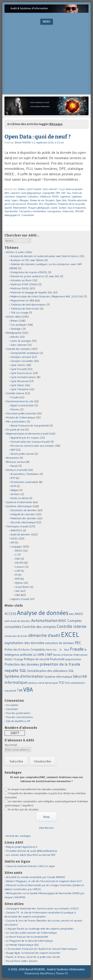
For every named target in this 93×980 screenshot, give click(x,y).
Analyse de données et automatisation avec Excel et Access (45, 256)
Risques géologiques (39, 207)
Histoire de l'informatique (20, 417)
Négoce (15, 490)
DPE (58, 193)
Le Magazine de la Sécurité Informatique (29, 940)
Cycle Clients (18, 365)
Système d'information (19, 502)
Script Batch (22, 586)
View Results (46, 827)
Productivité (57, 659)
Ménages (24, 200)
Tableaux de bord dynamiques (28, 304)
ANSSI (79, 614)
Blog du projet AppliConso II (21, 846)
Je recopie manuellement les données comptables (37, 789)
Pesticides (32, 204)
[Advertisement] (46, 60)
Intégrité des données (23, 514)
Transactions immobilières (32, 211)
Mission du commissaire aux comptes (33, 445)
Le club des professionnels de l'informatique (31, 932)
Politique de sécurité (36, 659)
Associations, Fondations (25, 474)
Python (19, 582)
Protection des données (24, 518)
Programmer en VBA (22, 300)
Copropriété (48, 193)
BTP (13, 478)
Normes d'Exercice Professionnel (70, 654)
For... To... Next (61, 649)
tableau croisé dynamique (43, 682)
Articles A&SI (13, 316)
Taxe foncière (11, 211)
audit (7, 621)
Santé (54, 207)
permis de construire (15, 204)
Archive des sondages (18, 835)
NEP (13, 449)
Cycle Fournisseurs (21, 373)
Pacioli (14, 465)
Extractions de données (24, 510)
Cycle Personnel (19, 381)
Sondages (16, 328)
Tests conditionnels (75, 682)
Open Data (61, 200)
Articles (15, 336)
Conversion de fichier (16, 636)
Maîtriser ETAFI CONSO (24, 284)
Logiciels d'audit (20, 599)
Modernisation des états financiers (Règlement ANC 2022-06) (47, 296)
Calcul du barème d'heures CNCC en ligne (30, 866)
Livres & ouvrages (21, 340)
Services (15, 494)
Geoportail (21, 196)
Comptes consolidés (22, 361)
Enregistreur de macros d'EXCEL (29, 272)
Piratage (18, 659)
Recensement (20, 207)
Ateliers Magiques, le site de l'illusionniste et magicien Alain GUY (44, 881)
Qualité (8, 207)
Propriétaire (50, 204)
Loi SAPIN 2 (39, 654)
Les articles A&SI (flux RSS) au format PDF (31, 855)
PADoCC (9, 659)
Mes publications (16, 421)
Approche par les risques (25, 437)
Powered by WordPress (39, 973)
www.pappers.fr (12, 215)
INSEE (55, 196)
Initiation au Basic (21, 280)
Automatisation (44, 620)
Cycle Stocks (18, 385)
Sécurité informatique (23, 522)
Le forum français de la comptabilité (27, 936)
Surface (62, 207)
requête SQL (15, 670)
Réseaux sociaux (15, 461)
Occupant (50, 200)
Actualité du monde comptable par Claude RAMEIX (35, 877)
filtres (49, 649)
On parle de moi (15, 429)
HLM (13, 486)
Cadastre (14, 193)
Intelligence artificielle (18, 655)
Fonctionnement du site (19, 401)
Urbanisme (67, 211)
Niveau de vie (37, 200)
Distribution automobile (24, 482)
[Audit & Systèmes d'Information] (46, 11)
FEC (78, 642)
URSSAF (79, 211)
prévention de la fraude (60, 664)
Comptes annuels (21, 357)
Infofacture (45, 196)
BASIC (18, 550)
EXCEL (14, 538)
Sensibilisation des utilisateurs (47, 671)
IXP (12, 542)
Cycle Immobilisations (23, 377)
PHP (17, 578)
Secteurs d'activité (16, 470)
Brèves (21, 189)
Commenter (28, 215)
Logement (65, 196)
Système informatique (19, 506)
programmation (73, 659)
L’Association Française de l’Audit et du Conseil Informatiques (41, 948)
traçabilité (10, 690)
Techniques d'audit (17, 526)
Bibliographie (13, 332)
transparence (54, 211)
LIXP (17, 570)
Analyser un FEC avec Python (27, 260)
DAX (17, 558)
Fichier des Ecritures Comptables (25, 649)
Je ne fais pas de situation (23, 809)
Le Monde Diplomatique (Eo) (22, 944)
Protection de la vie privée (71, 204)
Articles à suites (15, 252)
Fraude (15, 397)
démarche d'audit (44, 635)
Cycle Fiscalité (34, 189)
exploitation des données (24, 642)
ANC (71, 614)
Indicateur (33, 196)
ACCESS (10, 614)
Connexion (12, 709)
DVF (63, 193)
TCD (61, 683)
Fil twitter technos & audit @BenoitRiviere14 (31, 850)
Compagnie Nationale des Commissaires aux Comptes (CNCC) (42, 908)
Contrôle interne (15, 393)
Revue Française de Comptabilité (30, 425)
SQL (17, 591)
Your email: (11, 744)
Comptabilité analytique (25, 353)
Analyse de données (42, 613)
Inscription (12, 705)
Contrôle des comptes (18, 348)
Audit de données (20, 534)
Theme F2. (62, 973)
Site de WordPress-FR (18, 721)
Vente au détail (19, 498)
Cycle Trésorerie (20, 389)
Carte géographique (31, 193)
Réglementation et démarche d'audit (27, 433)
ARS (7, 193)
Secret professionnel (22, 453)
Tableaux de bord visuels (25, 308)
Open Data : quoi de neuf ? (38, 137)
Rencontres (12, 457)
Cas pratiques (19, 324)
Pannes (15, 409)
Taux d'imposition (76, 207)
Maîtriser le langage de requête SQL (31, 292)
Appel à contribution (22, 405)
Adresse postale (74, 189)
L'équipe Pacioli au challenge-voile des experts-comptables (40, 928)
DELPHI (19, 562)
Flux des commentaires (19, 717)
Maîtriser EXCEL (20, 288)
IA (85, 649)
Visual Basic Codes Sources (22, 961)
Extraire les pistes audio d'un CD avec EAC (35, 276)
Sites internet (49, 189)
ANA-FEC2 (16, 530)
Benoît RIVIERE (23, 142)
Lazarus (20, 566)
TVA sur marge (19, 312)
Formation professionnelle (21, 413)
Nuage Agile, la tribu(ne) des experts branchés (33, 952)
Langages (16, 546)
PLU (41, 204)
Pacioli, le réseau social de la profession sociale (33, 956)
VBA (17, 595)
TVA (20, 690)
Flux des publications (18, 713)
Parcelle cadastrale (77, 200)
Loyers (15, 200)
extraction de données (59, 643)
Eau (69, 193)
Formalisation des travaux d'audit (30, 441)
